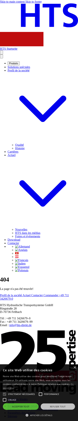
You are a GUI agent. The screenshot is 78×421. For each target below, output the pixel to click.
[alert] (39, 392)
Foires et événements (27, 236)
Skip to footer (33, 1)
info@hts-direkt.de (20, 325)
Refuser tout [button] (58, 406)
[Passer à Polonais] (21, 270)
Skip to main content (12, 1)
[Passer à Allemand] (22, 246)
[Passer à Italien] (20, 263)
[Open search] (1, 52)
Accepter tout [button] (20, 406)
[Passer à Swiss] (17, 253)
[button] (39, 415)
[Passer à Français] (21, 260)
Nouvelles (21, 229)
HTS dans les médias (27, 232)
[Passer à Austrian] (17, 256)
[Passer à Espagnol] (22, 267)
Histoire (20, 148)
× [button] (74, 367)
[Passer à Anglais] (21, 250)
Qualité (19, 144)
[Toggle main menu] (1, 56)
